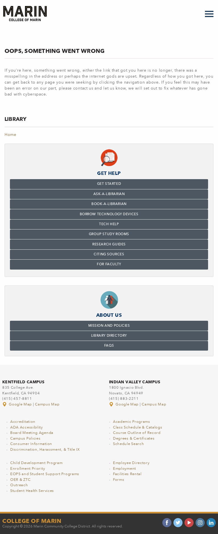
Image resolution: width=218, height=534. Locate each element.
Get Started (109, 184)
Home (10, 135)
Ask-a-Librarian (109, 194)
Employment (124, 469)
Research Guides (109, 244)
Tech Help (109, 224)
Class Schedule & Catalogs (137, 427)
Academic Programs (131, 422)
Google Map (20, 404)
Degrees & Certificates (133, 438)
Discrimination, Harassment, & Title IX (45, 450)
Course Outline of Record (137, 433)
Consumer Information (31, 444)
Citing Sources (109, 254)
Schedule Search (128, 444)
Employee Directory (131, 463)
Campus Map (47, 404)
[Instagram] (200, 522)
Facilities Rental (127, 474)
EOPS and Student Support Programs (44, 474)
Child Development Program (36, 463)
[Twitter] (178, 522)
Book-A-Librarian (109, 204)
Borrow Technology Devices (109, 214)
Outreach (19, 485)
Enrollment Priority (27, 469)
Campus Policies (25, 438)
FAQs (109, 345)
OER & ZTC (20, 480)
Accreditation (22, 422)
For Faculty (109, 264)
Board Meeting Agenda (31, 433)
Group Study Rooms (109, 234)
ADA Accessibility (26, 427)
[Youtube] (189, 522)
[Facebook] (166, 522)
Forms (118, 480)
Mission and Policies (109, 326)
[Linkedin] (211, 522)
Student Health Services (32, 491)
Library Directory (109, 336)
